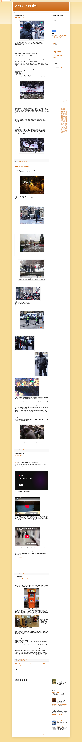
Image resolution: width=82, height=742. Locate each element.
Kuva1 (16, 443)
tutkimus (62, 124)
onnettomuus (63, 113)
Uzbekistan (62, 94)
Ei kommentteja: (25, 160)
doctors (66, 98)
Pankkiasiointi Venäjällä (21, 578)
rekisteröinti (65, 119)
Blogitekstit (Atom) (19, 665)
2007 (54, 63)
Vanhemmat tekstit (46, 663)
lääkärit (62, 105)
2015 (54, 43)
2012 (54, 47)
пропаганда (65, 130)
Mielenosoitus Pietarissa (22, 166)
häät (66, 101)
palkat (62, 115)
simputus (66, 121)
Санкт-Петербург (63, 129)
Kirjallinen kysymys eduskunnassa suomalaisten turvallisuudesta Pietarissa (58, 715)
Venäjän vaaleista (20, 455)
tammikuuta (56, 57)
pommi (62, 117)
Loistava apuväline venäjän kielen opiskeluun (59, 704)
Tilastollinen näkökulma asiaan (20, 557)
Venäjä (26, 660)
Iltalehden (16, 462)
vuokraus (66, 126)
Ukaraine (66, 93)
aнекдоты (66, 97)
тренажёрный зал (64, 131)
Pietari (22, 161)
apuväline (66, 96)
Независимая (26, 46)
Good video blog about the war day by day (60, 35)
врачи (62, 130)
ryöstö (66, 120)
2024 (54, 41)
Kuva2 (16, 444)
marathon (62, 107)
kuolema (62, 103)
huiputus (64, 100)
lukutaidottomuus (63, 104)
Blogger (43, 734)
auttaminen (62, 97)
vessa (61, 126)
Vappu (66, 94)
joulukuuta (56, 50)
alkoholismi (62, 96)
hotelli (61, 100)
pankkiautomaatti (22, 660)
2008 (54, 61)
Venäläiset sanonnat (55, 692)
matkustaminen (63, 108)
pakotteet (66, 114)
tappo (61, 123)
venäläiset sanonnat (64, 125)
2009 (54, 60)
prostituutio (65, 117)
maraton (66, 107)
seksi (61, 121)
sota (61, 122)
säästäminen (65, 122)
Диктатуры (62, 128)
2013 (54, 46)
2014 (54, 44)
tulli (63, 123)
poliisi (66, 116)
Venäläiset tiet (26, 6)
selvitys (64, 121)
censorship (62, 98)
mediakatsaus (63, 109)
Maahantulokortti (54, 709)
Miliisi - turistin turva (60, 726)
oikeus (66, 112)
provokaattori (26, 161)
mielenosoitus (19, 161)
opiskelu (66, 113)
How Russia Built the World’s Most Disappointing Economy (58, 37)
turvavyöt (66, 123)
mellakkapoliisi (19, 450)
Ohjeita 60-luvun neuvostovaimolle (60, 680)
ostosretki (62, 114)
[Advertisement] (29, 673)
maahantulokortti (63, 106)
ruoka (64, 120)
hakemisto (62, 99)
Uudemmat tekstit (18, 663)
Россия (66, 128)
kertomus (66, 102)
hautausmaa (65, 99)
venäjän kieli (65, 124)
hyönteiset (64, 101)
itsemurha (62, 102)
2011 (54, 48)
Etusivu (15, 12)
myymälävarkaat (63, 111)
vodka (64, 126)
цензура (62, 132)
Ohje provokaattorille (21, 17)
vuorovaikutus (63, 127)
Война (66, 127)
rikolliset (62, 120)
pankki (18, 660)
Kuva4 (16, 447)
